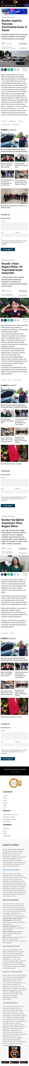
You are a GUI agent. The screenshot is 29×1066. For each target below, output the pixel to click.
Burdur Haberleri (23, 48)
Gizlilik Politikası (7, 835)
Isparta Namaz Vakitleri (9, 817)
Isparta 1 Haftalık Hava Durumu (10, 814)
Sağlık (4, 805)
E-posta (17, 232)
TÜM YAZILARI (23, 43)
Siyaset (5, 798)
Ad (2, 232)
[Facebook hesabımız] (11, 772)
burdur (4, 121)
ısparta (21, 121)
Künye (4, 831)
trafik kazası (17, 380)
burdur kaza (13, 121)
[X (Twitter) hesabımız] (13, 772)
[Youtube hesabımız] (19, 772)
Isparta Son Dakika (11, 870)
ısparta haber (6, 124)
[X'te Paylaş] (5, 69)
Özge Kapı (9, 43)
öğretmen (5, 633)
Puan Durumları (7, 821)
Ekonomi (5, 803)
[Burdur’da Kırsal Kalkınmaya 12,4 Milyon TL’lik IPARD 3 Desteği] (14, 196)
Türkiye (5, 800)
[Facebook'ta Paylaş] (2, 69)
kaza (10, 380)
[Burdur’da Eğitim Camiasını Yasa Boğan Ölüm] (21, 158)
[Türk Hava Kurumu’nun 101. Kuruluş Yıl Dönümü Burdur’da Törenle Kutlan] (7, 174)
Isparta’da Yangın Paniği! (10, 5)
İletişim (4, 833)
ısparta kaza (16, 124)
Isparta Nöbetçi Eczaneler (9, 819)
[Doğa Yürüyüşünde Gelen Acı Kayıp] (14, 453)
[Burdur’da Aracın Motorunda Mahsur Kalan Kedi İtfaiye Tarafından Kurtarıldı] (14, 139)
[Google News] (25, 70)
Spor (4, 807)
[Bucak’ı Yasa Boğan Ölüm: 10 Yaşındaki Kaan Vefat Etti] (7, 158)
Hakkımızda (6, 828)
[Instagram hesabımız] (16, 772)
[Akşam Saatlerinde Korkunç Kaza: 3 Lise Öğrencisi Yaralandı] (21, 174)
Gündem (5, 795)
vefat (12, 633)
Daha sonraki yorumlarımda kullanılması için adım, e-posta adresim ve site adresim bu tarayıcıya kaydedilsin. (14, 242)
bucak (4, 380)
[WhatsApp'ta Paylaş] (8, 69)
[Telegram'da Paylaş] (11, 69)
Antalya (23, 338)
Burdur (18, 108)
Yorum (3, 221)
